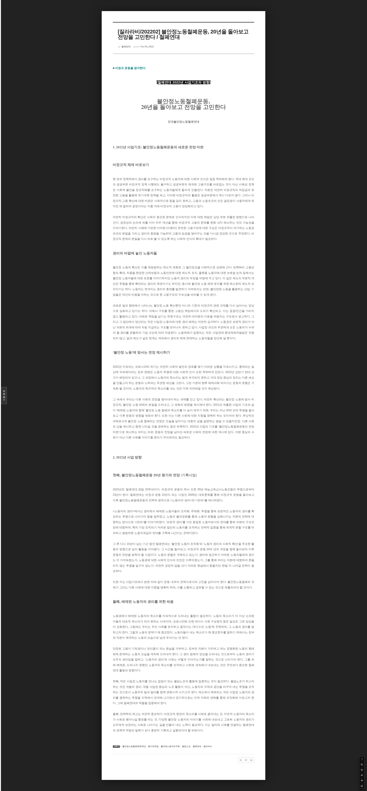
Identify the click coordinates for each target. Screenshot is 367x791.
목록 (4, 395)
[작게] (362, 769)
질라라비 (207, 746)
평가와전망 (153, 746)
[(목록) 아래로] (362, 780)
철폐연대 (197, 746)
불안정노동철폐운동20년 (134, 746)
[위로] (362, 775)
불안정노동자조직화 (170, 746)
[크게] (362, 764)
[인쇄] (362, 786)
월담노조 (186, 746)
